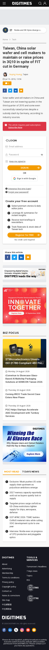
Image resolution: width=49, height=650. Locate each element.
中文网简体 (7, 609)
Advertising (7, 568)
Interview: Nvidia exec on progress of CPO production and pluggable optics (26, 534)
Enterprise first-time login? (19, 188)
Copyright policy (9, 586)
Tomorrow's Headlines (37, 566)
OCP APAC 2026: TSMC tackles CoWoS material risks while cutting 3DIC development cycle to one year (26, 522)
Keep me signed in (17, 161)
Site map (6, 600)
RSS (28, 580)
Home (5, 39)
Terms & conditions (10, 577)
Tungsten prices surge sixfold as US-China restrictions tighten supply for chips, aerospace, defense (25, 508)
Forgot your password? (18, 192)
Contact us (7, 591)
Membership (7, 573)
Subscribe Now (15, 127)
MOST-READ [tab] (11, 471)
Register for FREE (25, 235)
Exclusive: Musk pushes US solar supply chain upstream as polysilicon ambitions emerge (25, 484)
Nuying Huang (15, 74)
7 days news (32, 571)
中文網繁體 (7, 604)
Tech (14, 39)
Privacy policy (8, 582)
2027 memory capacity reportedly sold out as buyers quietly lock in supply (26, 495)
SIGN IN (24, 167)
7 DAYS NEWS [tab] (30, 471)
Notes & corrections (11, 595)
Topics (29, 575)
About (4, 564)
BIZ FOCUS (11, 332)
